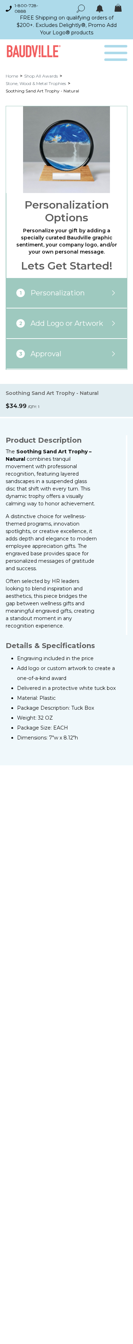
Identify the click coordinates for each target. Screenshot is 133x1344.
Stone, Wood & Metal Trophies (36, 83)
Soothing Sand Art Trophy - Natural (42, 90)
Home (12, 76)
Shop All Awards (41, 76)
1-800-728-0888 (26, 8)
